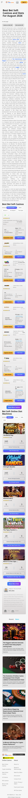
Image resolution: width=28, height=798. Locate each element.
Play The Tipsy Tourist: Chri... (14, 545)
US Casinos (5, 777)
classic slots (16, 39)
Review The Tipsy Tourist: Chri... (14, 541)
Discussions (17, 775)
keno (19, 43)
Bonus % (5, 210)
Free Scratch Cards (19, 787)
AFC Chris (11, 590)
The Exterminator (17, 59)
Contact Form (17, 779)
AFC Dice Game (18, 790)
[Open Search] (17, 2)
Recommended (11, 207)
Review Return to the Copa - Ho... (14, 573)
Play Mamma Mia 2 (14, 513)
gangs (21, 62)
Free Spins (20, 210)
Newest (9, 417)
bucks (24, 74)
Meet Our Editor (18, 772)
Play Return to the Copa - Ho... (14, 576)
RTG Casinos (5, 780)
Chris (9, 610)
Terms (15, 782)
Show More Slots (14, 584)
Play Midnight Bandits (14, 482)
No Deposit (12, 210)
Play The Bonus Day (14, 450)
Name (20, 207)
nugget (17, 67)
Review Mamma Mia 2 (14, 510)
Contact (17, 610)
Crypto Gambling (6, 769)
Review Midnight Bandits (14, 478)
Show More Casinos (14, 407)
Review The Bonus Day (14, 447)
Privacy (20, 782)
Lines (4, 420)
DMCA (15, 784)
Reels (22, 417)
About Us (16, 764)
